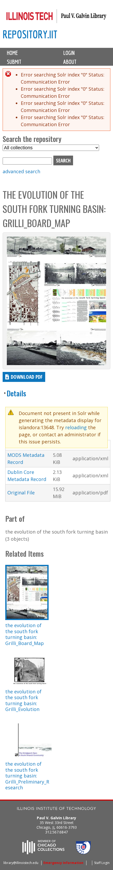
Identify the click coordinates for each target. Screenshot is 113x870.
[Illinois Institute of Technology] (56, 809)
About (69, 61)
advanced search (21, 171)
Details (16, 393)
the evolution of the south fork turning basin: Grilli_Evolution (23, 700)
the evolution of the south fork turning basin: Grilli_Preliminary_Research (27, 776)
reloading (76, 427)
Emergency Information (63, 863)
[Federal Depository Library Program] (83, 853)
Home (12, 52)
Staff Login (102, 863)
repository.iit (30, 34)
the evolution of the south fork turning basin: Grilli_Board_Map (24, 634)
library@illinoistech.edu (20, 863)
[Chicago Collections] (43, 853)
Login (69, 52)
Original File (21, 492)
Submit (14, 61)
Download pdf (27, 376)
